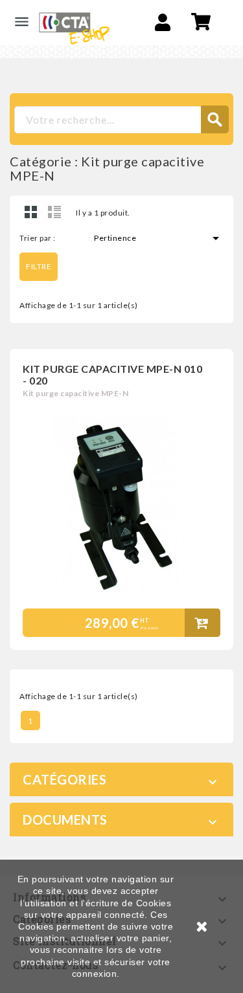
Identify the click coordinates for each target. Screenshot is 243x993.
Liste (54, 211)
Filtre (38, 266)
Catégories (64, 779)
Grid (31, 211)
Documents (65, 819)
